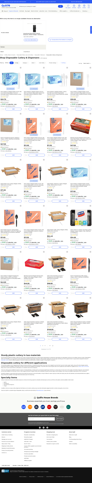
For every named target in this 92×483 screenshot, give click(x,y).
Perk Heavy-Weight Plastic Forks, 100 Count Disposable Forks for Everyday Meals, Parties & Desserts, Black (33, 185)
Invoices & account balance (8, 441)
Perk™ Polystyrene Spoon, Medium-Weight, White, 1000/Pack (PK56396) (10, 138)
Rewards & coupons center (53, 443)
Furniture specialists (28, 453)
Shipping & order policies (7, 445)
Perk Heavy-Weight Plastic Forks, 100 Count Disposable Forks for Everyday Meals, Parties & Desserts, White (57, 139)
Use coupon (60, 418)
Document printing (28, 449)
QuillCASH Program (28, 439)
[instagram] (40, 428)
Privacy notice (32, 476)
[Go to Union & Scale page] (62, 407)
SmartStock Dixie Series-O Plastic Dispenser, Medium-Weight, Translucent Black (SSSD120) (33, 34)
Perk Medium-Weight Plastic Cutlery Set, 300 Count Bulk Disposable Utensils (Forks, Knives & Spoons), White (57, 93)
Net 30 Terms (27, 443)
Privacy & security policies (7, 450)
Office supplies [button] (63, 11)
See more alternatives (31, 40)
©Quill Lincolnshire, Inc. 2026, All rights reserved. (19, 471)
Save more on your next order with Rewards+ (15, 1)
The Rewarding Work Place (75, 439)
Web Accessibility (73, 443)
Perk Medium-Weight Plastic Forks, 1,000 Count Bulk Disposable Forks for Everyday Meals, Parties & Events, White (80, 93)
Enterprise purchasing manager (31, 451)
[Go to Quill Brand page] (23, 407)
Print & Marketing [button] (52, 11)
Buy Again (27, 11)
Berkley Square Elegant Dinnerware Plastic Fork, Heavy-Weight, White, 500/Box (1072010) (33, 277)
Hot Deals (21, 11)
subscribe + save (43, 11)
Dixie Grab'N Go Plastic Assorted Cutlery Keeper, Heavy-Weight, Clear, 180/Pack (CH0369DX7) (80, 231)
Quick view (10, 86)
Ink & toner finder (50, 437)
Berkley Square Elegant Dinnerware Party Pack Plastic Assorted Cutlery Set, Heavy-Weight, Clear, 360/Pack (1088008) (80, 139)
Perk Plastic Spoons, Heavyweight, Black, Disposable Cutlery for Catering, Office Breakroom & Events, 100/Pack (11, 231)
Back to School (34, 11)
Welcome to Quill (73, 434)
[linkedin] (43, 428)
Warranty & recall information (8, 448)
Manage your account (6, 439)
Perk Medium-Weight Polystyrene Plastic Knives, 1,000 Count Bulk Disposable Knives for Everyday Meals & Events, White (11, 277)
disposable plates (40, 390)
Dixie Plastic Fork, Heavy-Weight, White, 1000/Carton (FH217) (11, 184)
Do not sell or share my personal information (64, 476)
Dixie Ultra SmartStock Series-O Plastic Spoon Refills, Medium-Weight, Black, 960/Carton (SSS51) (80, 323)
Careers (71, 441)
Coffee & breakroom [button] (74, 11)
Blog (70, 437)
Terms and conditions (39, 422)
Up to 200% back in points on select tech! (46, 1)
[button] (60, 6)
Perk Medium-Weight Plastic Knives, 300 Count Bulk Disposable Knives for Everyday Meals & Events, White (80, 185)
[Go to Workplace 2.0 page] (68, 407)
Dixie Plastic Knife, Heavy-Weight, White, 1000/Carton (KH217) (57, 230)
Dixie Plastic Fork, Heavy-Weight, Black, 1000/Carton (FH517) (11, 322)
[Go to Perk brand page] (43, 407)
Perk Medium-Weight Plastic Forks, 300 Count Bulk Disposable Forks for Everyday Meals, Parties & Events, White (11, 93)
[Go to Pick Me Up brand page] (36, 407)
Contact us (4, 452)
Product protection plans (30, 456)
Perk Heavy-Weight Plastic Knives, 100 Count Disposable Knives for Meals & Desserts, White (34, 231)
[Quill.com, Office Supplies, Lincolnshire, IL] (5, 471)
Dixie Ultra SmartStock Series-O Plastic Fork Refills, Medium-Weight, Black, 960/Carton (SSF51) (34, 323)
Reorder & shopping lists (52, 434)
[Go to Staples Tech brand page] (55, 407)
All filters (64, 62)
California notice (40, 476)
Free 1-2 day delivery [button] (30, 106)
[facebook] (47, 428)
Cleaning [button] (84, 11)
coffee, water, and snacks (83, 366)
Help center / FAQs (6, 443)
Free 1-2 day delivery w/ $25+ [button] (8, 106)
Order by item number (52, 441)
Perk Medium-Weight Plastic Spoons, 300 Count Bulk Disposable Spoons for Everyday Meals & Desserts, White (34, 93)
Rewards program (28, 437)
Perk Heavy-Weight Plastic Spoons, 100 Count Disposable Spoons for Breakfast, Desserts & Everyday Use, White (34, 139)
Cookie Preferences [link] (50, 476)
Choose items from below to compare (62, 39)
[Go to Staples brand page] (49, 407)
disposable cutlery (4, 360)
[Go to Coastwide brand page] (30, 407)
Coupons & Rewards (13, 11)
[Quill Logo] (6, 5)
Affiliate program (28, 460)
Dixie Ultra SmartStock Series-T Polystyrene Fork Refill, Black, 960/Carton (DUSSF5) (55, 277)
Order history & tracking (7, 434)
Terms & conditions (22, 476)
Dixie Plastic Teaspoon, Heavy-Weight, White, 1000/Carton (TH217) (57, 184)
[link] (21, 68)
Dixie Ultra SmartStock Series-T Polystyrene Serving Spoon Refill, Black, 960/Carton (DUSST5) (57, 323)
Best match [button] (87, 63)
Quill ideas (26, 458)
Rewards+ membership (29, 434)
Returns (3, 437)
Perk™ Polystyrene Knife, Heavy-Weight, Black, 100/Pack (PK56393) (79, 276)
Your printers (49, 439)
